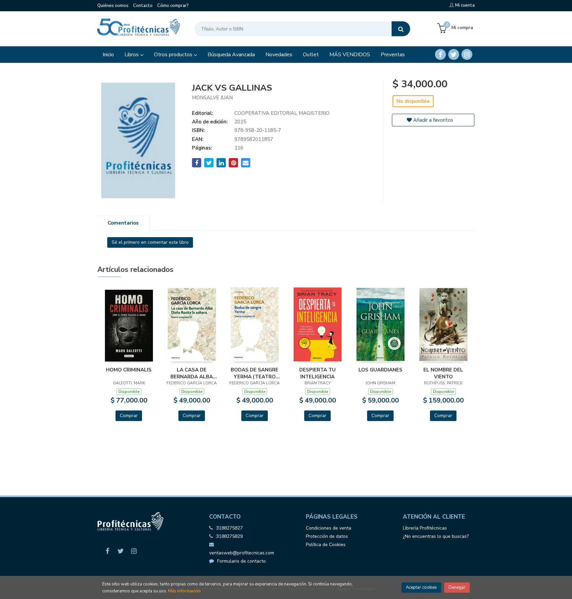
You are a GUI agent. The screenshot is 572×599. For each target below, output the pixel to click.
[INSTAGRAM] (466, 54)
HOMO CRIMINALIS (129, 369)
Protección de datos (327, 536)
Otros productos (174, 54)
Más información (184, 591)
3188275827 (229, 528)
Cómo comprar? (173, 6)
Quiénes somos (112, 6)
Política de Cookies (326, 544)
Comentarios (123, 223)
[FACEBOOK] (440, 54)
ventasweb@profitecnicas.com (241, 553)
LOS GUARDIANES (380, 369)
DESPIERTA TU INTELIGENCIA (317, 373)
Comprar (129, 415)
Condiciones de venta (328, 528)
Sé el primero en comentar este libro (150, 242)
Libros (132, 54)
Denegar (457, 587)
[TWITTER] (453, 54)
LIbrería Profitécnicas (425, 528)
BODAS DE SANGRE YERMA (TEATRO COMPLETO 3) (254, 373)
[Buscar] (401, 28)
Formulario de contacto (241, 561)
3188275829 (229, 536)
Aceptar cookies (421, 587)
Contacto (143, 6)
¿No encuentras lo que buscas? (436, 536)
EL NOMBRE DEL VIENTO (443, 373)
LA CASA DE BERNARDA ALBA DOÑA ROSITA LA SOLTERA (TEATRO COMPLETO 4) (191, 373)
